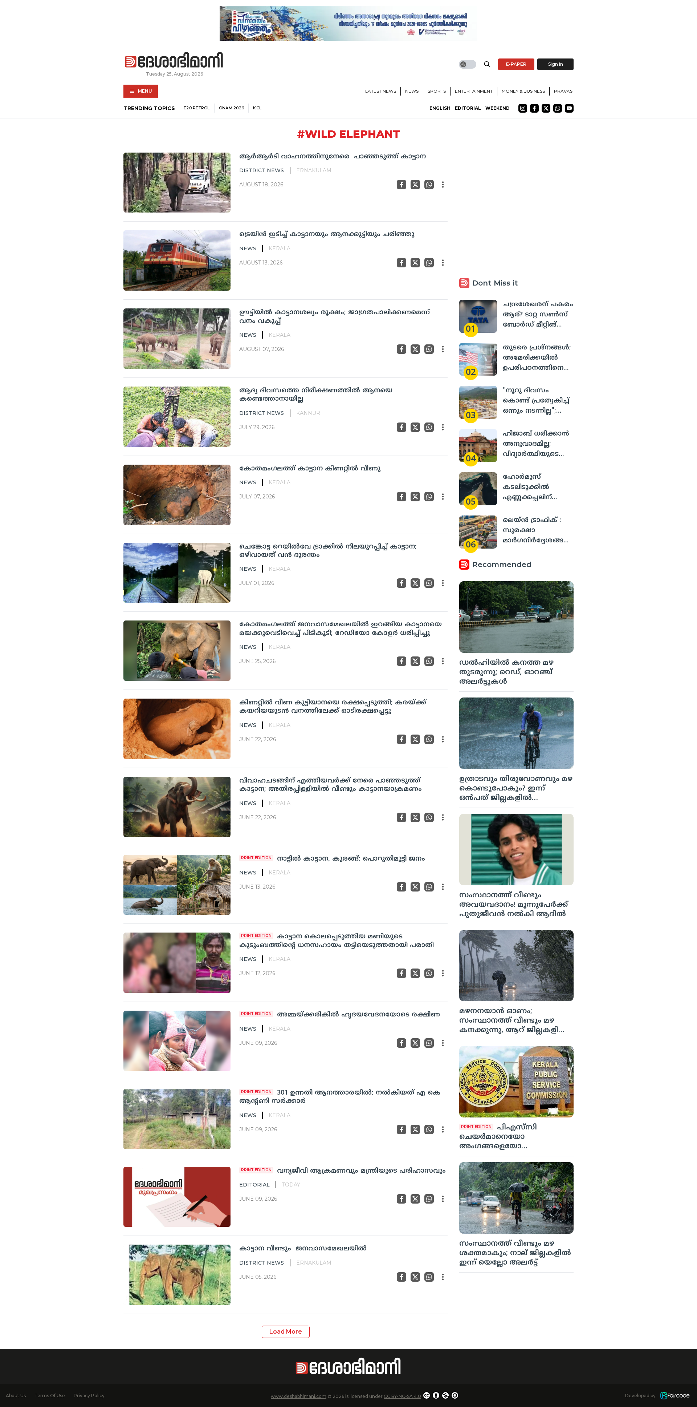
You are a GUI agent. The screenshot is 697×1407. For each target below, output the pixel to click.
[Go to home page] (174, 60)
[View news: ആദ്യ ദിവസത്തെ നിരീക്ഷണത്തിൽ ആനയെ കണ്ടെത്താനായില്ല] (177, 417)
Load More (285, 1331)
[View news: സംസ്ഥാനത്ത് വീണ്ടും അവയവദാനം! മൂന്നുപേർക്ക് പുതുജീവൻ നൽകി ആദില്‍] (516, 849)
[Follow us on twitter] (546, 108)
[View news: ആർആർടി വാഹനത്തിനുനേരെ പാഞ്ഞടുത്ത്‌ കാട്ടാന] (177, 183)
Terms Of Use (49, 1395)
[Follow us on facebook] (534, 108)
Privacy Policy (89, 1395)
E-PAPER (516, 64)
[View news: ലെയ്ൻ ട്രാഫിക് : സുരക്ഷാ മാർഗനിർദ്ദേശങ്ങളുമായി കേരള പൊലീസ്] (478, 532)
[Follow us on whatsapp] (557, 108)
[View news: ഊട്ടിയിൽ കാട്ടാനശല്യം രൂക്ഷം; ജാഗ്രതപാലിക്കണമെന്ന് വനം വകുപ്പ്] (177, 338)
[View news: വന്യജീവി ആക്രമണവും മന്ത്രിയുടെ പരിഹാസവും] (177, 1197)
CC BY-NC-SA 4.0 (402, 1396)
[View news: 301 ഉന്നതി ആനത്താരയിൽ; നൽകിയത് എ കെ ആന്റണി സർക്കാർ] (177, 1119)
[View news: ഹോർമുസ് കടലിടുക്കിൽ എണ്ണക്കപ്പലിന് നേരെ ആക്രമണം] (478, 488)
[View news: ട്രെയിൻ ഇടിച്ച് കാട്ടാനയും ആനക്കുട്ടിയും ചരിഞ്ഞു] (177, 260)
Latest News (380, 91)
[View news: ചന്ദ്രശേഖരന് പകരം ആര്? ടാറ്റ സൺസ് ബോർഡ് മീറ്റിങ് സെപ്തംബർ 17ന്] (478, 316)
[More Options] (443, 184)
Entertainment (474, 91)
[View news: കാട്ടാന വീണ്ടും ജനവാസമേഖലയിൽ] (177, 1275)
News (412, 91)
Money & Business (523, 91)
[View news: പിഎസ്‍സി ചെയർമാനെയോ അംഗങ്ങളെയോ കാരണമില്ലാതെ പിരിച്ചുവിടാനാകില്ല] (516, 1081)
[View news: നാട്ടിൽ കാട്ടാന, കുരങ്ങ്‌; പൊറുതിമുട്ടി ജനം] (177, 885)
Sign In (555, 64)
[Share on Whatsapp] (429, 184)
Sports (437, 91)
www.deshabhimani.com (298, 1396)
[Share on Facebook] (401, 184)
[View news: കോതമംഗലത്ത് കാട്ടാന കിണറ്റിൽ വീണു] (177, 495)
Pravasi (564, 91)
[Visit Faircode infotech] (675, 1395)
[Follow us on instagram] (522, 108)
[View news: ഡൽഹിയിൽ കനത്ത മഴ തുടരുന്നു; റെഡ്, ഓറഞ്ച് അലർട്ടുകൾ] (516, 617)
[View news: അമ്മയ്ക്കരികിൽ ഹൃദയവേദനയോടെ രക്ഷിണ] (177, 1041)
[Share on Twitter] (415, 184)
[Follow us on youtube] (569, 108)
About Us (16, 1395)
